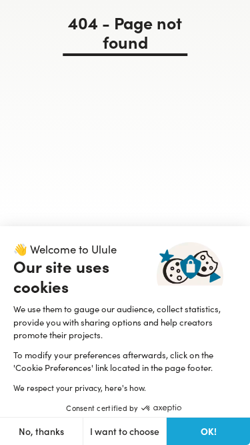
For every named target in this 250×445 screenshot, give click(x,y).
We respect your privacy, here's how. (79, 387)
